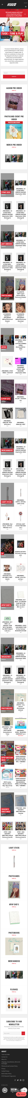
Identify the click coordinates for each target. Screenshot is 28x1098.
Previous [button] (4, 29)
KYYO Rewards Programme (8, 1076)
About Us (3, 1059)
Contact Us (4, 1057)
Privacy (3, 1068)
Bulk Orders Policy (6, 1073)
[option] (14, 29)
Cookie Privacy (5, 1071)
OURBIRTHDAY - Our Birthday (12, 31)
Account (25, 3)
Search (14, 76)
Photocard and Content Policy (9, 1066)
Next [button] (23, 29)
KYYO (6, 1085)
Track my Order (5, 1054)
